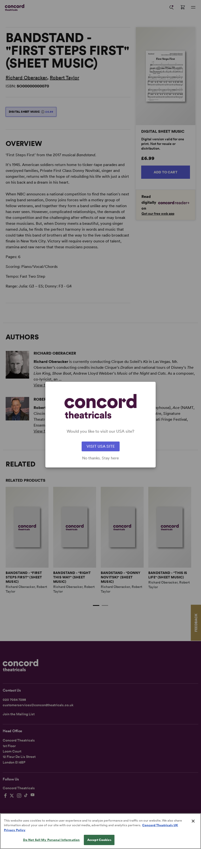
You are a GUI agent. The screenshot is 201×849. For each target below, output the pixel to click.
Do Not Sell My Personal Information (51, 840)
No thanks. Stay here (100, 458)
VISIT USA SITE (101, 446)
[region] (100, 831)
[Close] (193, 821)
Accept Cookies (99, 840)
